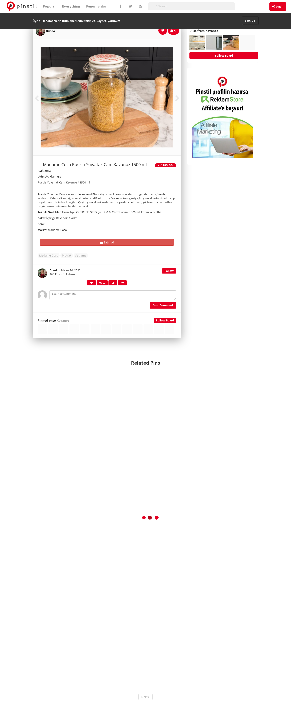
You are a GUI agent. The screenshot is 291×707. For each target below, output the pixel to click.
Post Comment (163, 305)
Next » (145, 697)
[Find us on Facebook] (120, 6)
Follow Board (165, 320)
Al (175, 30)
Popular (49, 6)
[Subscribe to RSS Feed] (140, 6)
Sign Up (250, 21)
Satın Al (108, 242)
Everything (71, 6)
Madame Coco (48, 255)
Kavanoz (63, 320)
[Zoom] (112, 282)
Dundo (50, 31)
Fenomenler (96, 6)
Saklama (80, 255)
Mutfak (66, 255)
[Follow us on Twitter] (130, 6)
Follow (169, 271)
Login (279, 6)
